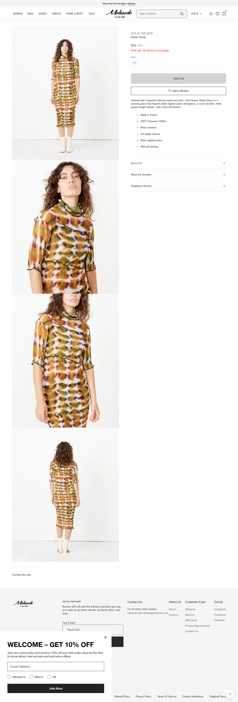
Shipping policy (217, 696)
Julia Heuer (142, 33)
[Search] (182, 13)
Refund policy (122, 696)
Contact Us (191, 631)
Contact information (192, 696)
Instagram (220, 609)
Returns (189, 614)
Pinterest (219, 620)
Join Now (55, 688)
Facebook (220, 614)
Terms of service (166, 696)
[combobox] (159, 13)
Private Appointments (197, 625)
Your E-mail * (69, 622)
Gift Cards (191, 620)
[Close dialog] (105, 637)
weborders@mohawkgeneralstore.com (146, 613)
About (172, 609)
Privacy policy (143, 696)
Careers (173, 614)
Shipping (190, 609)
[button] (210, 14)
